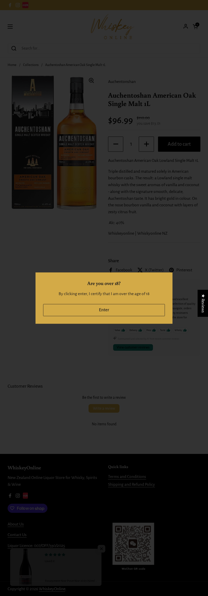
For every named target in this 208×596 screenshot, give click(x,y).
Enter (104, 309)
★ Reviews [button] (203, 303)
